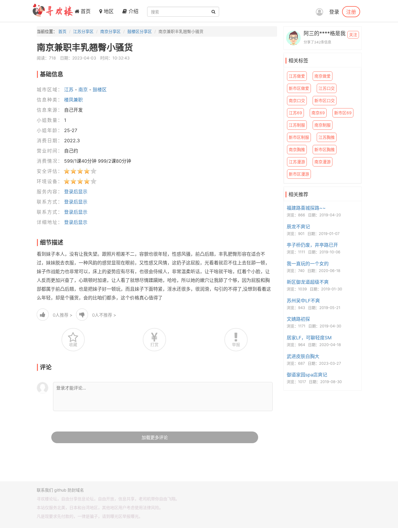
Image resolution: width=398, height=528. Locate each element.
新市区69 (343, 112)
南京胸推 (297, 149)
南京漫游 (322, 161)
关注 (353, 34)
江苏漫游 (297, 161)
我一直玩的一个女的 (308, 263)
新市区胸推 (324, 149)
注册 (351, 12)
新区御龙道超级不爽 (308, 282)
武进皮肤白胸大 (303, 356)
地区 (108, 11)
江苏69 (295, 112)
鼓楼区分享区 (139, 31)
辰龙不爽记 (298, 226)
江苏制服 (297, 124)
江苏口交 (326, 88)
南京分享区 (110, 31)
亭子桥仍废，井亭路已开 (312, 245)
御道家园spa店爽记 (307, 375)
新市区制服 (299, 137)
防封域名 (76, 489)
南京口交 (297, 100)
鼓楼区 (100, 89)
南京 (83, 89)
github (60, 489)
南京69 (318, 112)
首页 (85, 11)
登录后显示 (75, 191)
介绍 (132, 11)
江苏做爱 (297, 75)
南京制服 (322, 124)
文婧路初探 (298, 319)
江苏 (68, 89)
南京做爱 (322, 75)
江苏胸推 (326, 137)
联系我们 (45, 489)
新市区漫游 (299, 173)
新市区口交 (324, 100)
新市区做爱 (299, 88)
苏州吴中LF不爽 (303, 301)
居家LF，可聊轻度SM (309, 338)
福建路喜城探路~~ (306, 208)
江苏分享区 (83, 31)
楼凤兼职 (73, 100)
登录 (334, 12)
